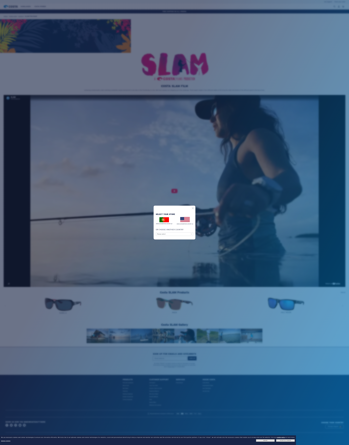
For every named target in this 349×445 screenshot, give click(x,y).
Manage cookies (5, 440)
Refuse (265, 440)
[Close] (192, 208)
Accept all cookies (285, 440)
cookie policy (281, 437)
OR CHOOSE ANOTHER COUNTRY (169, 230)
